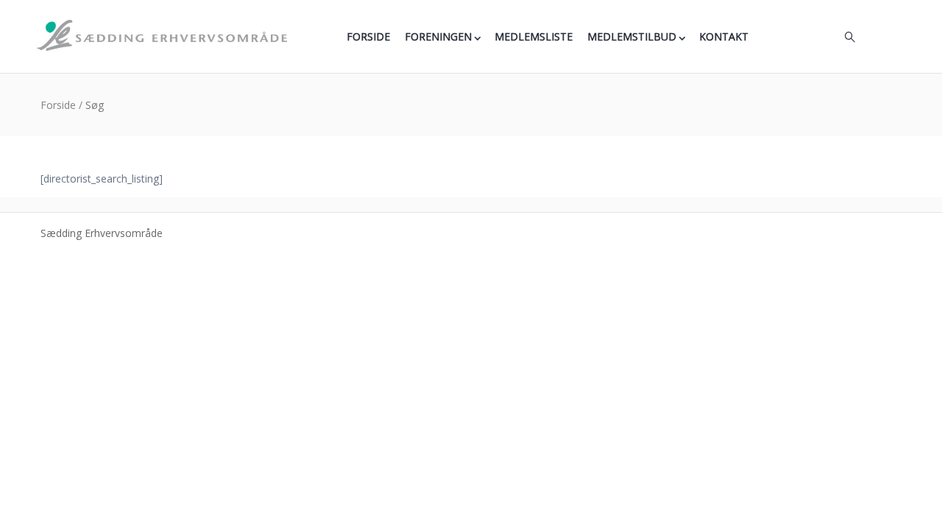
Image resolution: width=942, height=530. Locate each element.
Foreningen (438, 36)
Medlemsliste (534, 36)
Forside (368, 36)
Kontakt (723, 36)
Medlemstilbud (631, 36)
